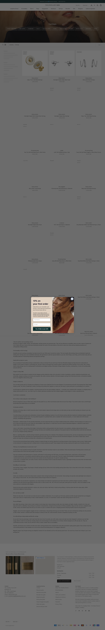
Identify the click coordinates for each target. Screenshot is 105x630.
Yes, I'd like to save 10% (41, 329)
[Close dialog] (72, 299)
